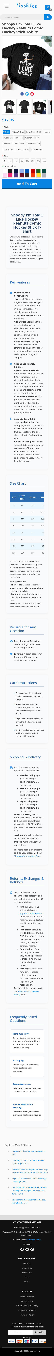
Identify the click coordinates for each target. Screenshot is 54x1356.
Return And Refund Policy (27, 1305)
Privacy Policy (27, 1301)
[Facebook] (22, 94)
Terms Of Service (27, 1296)
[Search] (48, 17)
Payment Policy (27, 1315)
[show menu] (7, 6)
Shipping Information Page (27, 856)
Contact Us (27, 1268)
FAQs (27, 1277)
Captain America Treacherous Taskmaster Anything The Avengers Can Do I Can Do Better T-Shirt (29, 1190)
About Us (27, 1263)
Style (6, 127)
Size (6, 156)
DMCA (27, 1281)
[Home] (26, 5)
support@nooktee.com (31, 913)
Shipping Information (27, 1310)
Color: (10, 166)
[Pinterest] (32, 94)
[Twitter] (27, 94)
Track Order (27, 1272)
